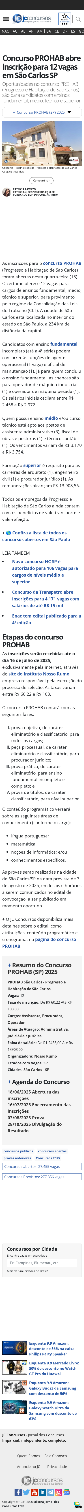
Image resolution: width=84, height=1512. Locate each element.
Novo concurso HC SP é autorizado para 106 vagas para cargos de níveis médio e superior (45, 571)
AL (23, 31)
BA (48, 31)
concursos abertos (52, 1151)
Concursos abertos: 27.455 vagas (32, 1166)
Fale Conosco (56, 1455)
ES (73, 31)
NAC (5, 31)
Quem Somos (28, 1455)
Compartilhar (41, 180)
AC (15, 31)
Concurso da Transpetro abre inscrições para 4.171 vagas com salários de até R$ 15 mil (45, 599)
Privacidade (57, 1466)
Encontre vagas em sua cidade (27, 1255)
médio (51, 418)
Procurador (52, 1015)
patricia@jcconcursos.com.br (34, 192)
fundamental (64, 344)
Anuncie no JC (28, 1466)
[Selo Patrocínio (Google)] (64, 18)
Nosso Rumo (45, 1056)
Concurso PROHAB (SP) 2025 (39, 112)
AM (40, 31)
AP (31, 31)
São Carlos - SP (36, 1069)
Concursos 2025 (48, 1158)
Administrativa (54, 1029)
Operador (16, 1022)
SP (45, 1062)
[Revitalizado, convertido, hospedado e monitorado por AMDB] (78, 1504)
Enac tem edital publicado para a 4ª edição (46, 619)
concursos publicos (18, 1151)
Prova (26, 1118)
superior (32, 465)
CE (57, 31)
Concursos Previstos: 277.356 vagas (34, 1176)
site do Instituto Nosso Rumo (39, 674)
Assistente (31, 1015)
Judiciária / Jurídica (25, 1036)
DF (65, 31)
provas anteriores (17, 1158)
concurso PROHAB (62, 263)
